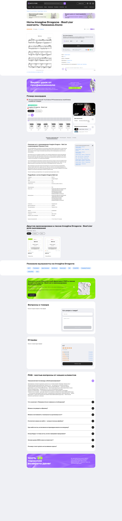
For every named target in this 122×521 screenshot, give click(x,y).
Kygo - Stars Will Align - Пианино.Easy (82, 157)
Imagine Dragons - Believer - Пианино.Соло (83, 154)
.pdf (77, 41)
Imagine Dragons (67, 54)
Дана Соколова (45, 268)
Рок (64, 56)
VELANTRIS (75, 268)
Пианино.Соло (69, 60)
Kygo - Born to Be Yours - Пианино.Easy (82, 156)
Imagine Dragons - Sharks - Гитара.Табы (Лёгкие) (82, 150)
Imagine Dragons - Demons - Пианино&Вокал (80, 152)
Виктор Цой (63, 268)
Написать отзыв (77, 363)
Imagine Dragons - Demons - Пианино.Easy (83, 162)
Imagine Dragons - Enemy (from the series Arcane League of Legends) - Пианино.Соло (83, 160)
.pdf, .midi (67, 41)
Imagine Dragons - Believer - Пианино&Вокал (80, 147)
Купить (78, 45)
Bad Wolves (54, 268)
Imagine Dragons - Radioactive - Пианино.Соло (81, 164)
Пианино (68, 62)
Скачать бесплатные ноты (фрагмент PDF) (35, 72)
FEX (69, 268)
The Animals (36, 268)
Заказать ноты (81, 3)
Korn (37, 271)
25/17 (29, 268)
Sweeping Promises (85, 268)
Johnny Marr (30, 271)
